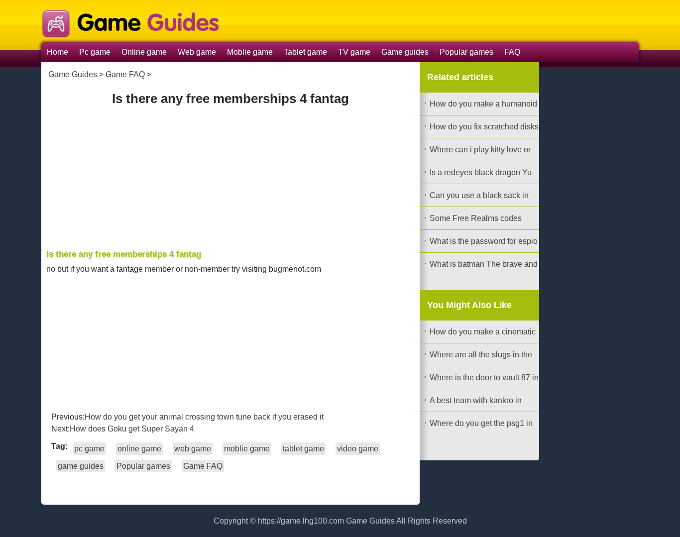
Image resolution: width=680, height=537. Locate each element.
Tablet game (305, 52)
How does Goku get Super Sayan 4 (132, 429)
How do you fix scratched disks (484, 126)
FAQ (512, 52)
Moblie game (250, 52)
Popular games (466, 52)
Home (57, 52)
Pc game (95, 52)
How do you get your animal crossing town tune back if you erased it (204, 417)
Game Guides (72, 74)
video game (357, 448)
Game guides (405, 52)
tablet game (303, 448)
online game (139, 448)
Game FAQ (125, 74)
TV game (354, 52)
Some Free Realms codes (476, 218)
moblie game (247, 448)
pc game (89, 448)
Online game (144, 52)
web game (192, 448)
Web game (197, 52)
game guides (81, 466)
